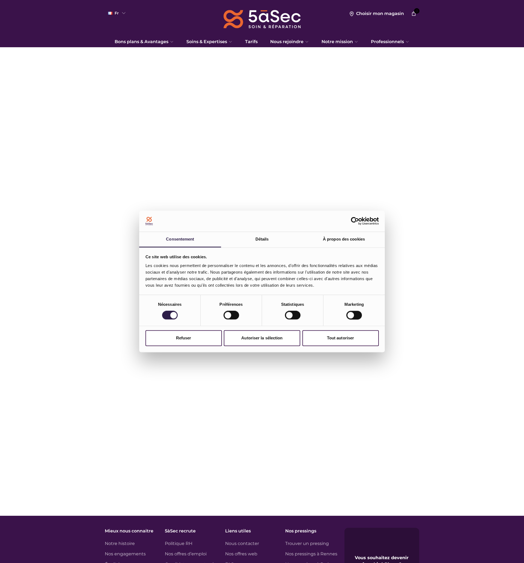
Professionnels (387, 41)
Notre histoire (120, 543)
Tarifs (251, 41)
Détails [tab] (262, 239)
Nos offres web (241, 553)
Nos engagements (125, 553)
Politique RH (178, 543)
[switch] (231, 315)
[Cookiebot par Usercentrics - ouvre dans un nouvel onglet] (355, 221)
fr (117, 13)
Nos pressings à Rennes (311, 553)
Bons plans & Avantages (141, 41)
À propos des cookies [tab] (344, 239)
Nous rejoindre (286, 41)
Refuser (183, 338)
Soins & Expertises (206, 41)
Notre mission (337, 41)
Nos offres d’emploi (186, 553)
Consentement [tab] (180, 239)
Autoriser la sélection (261, 338)
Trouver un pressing (307, 543)
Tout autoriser (340, 338)
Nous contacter (242, 543)
